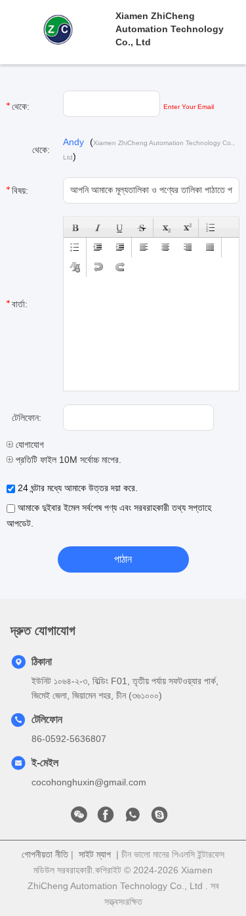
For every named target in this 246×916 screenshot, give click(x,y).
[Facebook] (105, 818)
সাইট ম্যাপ (95, 854)
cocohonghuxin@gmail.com (88, 782)
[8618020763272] (132, 818)
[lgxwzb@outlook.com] (159, 818)
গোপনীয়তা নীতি (45, 854)
